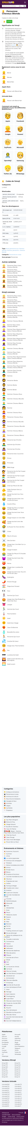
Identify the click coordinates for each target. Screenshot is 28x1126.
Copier (9, 21)
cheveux (9, 250)
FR (20, 6)
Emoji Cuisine (20, 1116)
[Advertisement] (14, 725)
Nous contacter (16, 1114)
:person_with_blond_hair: (10, 201)
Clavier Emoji (11, 1116)
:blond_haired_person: (9, 197)
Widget (4, 1116)
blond (7, 248)
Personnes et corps (15, 254)
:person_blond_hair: (9, 194)
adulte (14, 45)
